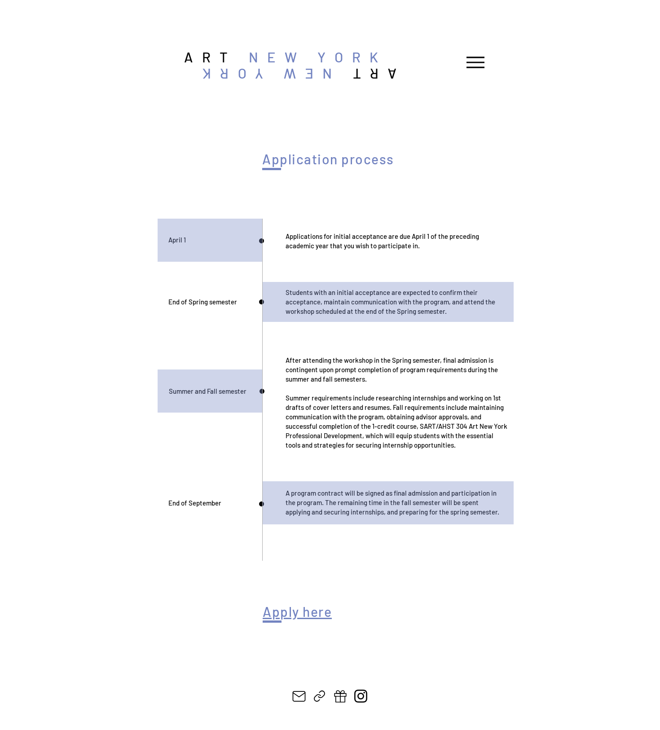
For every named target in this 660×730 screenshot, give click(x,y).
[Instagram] (361, 696)
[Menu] (475, 62)
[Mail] (299, 696)
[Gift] (340, 696)
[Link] (319, 696)
